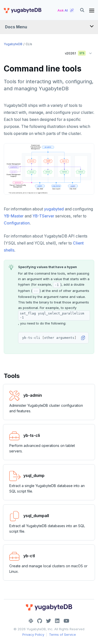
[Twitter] (48, 620)
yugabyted (54, 209)
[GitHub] (39, 620)
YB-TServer (43, 216)
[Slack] (31, 620)
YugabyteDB (13, 44)
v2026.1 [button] (73, 52)
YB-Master (14, 216)
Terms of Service (62, 634)
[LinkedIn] (57, 620)
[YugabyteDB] (22, 10)
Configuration (17, 223)
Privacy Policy (33, 634)
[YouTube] (66, 620)
